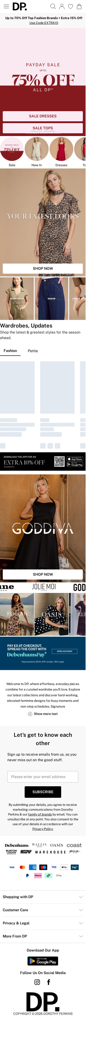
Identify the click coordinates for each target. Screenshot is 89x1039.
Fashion (10, 350)
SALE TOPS (43, 128)
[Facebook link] (48, 982)
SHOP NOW (43, 268)
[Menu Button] (6, 6)
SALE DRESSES (43, 116)
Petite (33, 351)
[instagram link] (37, 982)
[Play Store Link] (42, 961)
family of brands (40, 814)
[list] (43, 82)
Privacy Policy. (42, 829)
